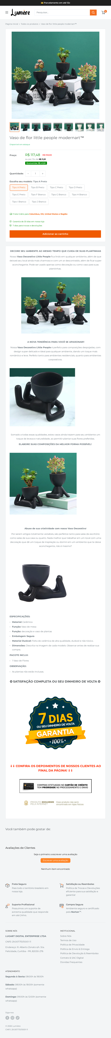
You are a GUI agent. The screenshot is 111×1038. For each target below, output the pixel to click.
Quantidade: (17, 173)
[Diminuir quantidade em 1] (28, 173)
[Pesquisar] (93, 12)
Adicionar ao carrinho (55, 234)
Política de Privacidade (72, 944)
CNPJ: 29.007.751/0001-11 (16, 1029)
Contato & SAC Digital (72, 958)
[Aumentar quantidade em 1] (42, 173)
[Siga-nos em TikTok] (17, 1018)
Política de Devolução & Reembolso (79, 953)
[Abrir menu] (6, 12)
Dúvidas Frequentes (71, 962)
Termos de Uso (68, 940)
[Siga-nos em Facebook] (7, 1018)
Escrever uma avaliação (55, 860)
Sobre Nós (65, 936)
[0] (103, 12)
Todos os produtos (29, 24)
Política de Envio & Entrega (74, 949)
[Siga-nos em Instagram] (12, 1018)
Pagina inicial (11, 24)
